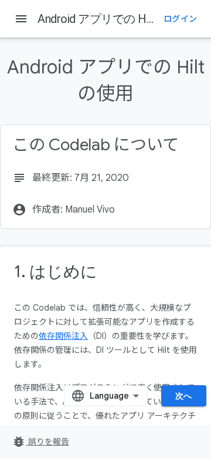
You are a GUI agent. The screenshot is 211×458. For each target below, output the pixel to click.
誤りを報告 (40, 441)
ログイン (180, 19)
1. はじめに (55, 271)
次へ (183, 395)
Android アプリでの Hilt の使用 (115, 19)
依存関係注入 (63, 336)
